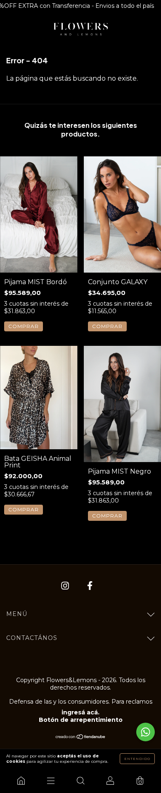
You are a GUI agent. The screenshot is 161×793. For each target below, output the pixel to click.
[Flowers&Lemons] (21, 780)
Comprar (23, 326)
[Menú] (51, 780)
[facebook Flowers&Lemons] (89, 586)
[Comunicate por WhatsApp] (145, 732)
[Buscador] (80, 780)
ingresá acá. (80, 712)
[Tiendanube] (81, 737)
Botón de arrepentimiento (81, 720)
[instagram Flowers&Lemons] (66, 586)
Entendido (137, 759)
